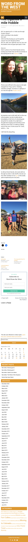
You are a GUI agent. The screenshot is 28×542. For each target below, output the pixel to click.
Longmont (3, 520)
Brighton (8, 513)
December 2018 (5, 457)
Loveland (11, 520)
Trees (7, 528)
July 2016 (4, 505)
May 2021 (4, 393)
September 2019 (6, 436)
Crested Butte (13, 515)
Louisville (7, 520)
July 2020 (4, 412)
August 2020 (5, 410)
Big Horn (16, 511)
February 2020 (5, 424)
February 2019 (5, 452)
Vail (11, 528)
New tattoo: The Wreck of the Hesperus (11, 375)
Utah (9, 528)
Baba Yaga (12, 511)
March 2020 (4, 421)
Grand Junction (16, 517)
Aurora (9, 511)
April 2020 (4, 419)
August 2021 (5, 391)
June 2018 (4, 471)
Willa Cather (16, 528)
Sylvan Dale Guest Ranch (7, 377)
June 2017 (4, 493)
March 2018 (4, 478)
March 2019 (4, 450)
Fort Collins (5, 517)
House (21, 517)
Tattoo (18, 526)
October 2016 (5, 500)
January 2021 (5, 398)
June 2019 (4, 443)
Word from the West (13, 5)
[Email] (17, 540)
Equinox (16, 53)
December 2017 (5, 486)
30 (24, 358)
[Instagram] (15, 540)
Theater (22, 526)
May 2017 (4, 495)
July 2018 (4, 469)
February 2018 (5, 481)
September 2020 (6, 407)
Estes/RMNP (23, 515)
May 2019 (4, 445)
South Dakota (8, 526)
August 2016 (5, 502)
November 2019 (5, 431)
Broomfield (12, 513)
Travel (3, 528)
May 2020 (4, 417)
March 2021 (4, 395)
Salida (20, 523)
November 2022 (5, 383)
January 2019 (5, 455)
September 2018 (6, 464)
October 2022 (5, 386)
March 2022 (4, 388)
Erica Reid (16, 25)
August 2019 (5, 438)
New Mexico (13, 523)
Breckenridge (3, 513)
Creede (9, 515)
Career (19, 513)
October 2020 (5, 405)
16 (24, 354)
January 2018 (5, 483)
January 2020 (5, 426)
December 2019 (5, 429)
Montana (18, 520)
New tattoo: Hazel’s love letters (9, 372)
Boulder (20, 511)
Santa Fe (4, 526)
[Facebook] (10, 540)
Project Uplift (5, 298)
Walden (13, 528)
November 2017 (5, 488)
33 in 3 (2, 511)
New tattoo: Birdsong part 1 (8, 370)
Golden (11, 517)
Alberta (6, 511)
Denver (18, 515)
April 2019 (4, 448)
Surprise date (14, 526)
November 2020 (5, 402)
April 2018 (4, 476)
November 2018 (5, 459)
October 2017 (5, 490)
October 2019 (5, 433)
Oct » (4, 361)
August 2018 (5, 467)
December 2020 (5, 400)
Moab (15, 520)
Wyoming (3, 530)
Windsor (20, 528)
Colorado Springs (4, 515)
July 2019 (4, 440)
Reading (17, 523)
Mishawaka (3, 259)
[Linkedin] (12, 540)
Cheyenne (22, 513)
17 (1, 356)
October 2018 (5, 462)
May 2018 (4, 474)
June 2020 (4, 414)
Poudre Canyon (17, 90)
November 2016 (5, 497)
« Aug (2, 361)
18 (5, 356)
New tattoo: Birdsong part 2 (8, 367)
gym (17, 175)
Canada (15, 513)
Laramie (25, 517)
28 (16, 358)
